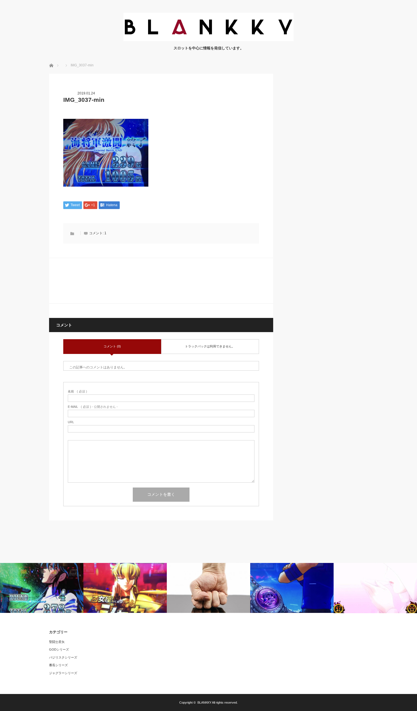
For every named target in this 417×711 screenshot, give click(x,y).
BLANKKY (204, 702)
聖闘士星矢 (57, 642)
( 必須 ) (77, 391)
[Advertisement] (325, 159)
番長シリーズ (58, 665)
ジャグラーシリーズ (63, 673)
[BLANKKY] (208, 39)
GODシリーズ (59, 649)
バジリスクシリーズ (63, 657)
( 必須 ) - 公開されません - (93, 406)
